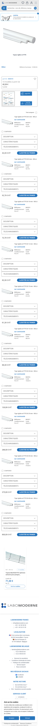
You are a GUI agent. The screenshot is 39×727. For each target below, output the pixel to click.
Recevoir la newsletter (21, 658)
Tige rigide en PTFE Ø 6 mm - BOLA (25, 117)
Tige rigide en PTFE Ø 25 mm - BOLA (25, 413)
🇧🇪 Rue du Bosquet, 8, (19, 639)
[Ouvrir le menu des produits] (4, 8)
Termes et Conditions (25, 723)
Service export (21, 665)
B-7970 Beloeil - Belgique (19, 641)
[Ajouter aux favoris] (34, 79)
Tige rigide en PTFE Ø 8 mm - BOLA (25, 159)
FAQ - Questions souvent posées (21, 689)
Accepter (11, 718)
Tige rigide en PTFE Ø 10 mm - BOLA (25, 201)
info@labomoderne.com (20, 623)
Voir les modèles (15, 586)
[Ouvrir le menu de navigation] (36, 3)
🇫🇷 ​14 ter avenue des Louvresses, (19, 635)
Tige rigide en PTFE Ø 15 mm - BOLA (25, 286)
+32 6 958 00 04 (21, 651)
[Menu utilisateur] (31, 2)
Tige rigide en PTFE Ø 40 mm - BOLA (25, 498)
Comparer (7, 131)
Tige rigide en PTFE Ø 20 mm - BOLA (25, 371)
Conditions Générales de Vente (21, 660)
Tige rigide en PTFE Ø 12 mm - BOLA (25, 244)
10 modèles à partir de (11, 82)
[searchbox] (20, 8)
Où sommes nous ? (21, 687)
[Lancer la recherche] (35, 8)
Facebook (21, 675)
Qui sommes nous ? (21, 685)
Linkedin (20, 677)
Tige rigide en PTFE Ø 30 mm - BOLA (25, 456)
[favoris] (23, 2)
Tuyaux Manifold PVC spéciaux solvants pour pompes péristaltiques (15, 574)
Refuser (27, 718)
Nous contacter (21, 667)
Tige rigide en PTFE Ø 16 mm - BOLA (25, 329)
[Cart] (27, 3)
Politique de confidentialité (21, 662)
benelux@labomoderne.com (20, 649)
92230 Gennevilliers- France (19, 637)
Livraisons (21, 697)
